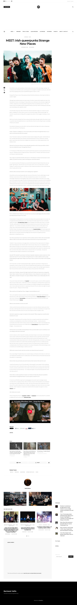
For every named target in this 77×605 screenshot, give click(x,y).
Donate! (56, 31)
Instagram (34, 395)
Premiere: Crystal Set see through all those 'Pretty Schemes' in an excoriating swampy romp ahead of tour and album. (66, 508)
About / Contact (70, 1)
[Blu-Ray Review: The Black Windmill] (43, 446)
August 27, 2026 (30, 531)
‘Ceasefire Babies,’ (37, 229)
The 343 (27, 280)
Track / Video (25, 31)
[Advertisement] (38, 20)
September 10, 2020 (12, 499)
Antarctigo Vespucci (41, 296)
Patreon (11, 388)
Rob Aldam (19, 499)
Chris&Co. (41, 600)
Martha (21, 299)
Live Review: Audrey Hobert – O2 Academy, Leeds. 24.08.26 (44, 527)
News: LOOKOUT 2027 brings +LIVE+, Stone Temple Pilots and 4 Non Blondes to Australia (39, 47)
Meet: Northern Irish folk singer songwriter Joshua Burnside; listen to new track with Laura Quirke (16, 452)
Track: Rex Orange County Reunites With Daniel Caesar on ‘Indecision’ (66, 534)
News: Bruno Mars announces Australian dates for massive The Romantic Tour (66, 524)
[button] (72, 31)
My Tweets (57, 541)
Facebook (24, 395)
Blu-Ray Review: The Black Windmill (43, 451)
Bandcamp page (27, 397)
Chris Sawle (44, 500)
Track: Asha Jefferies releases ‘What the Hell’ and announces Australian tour (25, 47)
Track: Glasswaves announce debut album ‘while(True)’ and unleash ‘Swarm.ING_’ (52, 47)
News (12, 31)
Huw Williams (41, 529)
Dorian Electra (35, 324)
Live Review (42, 31)
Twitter (28, 395)
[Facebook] (4, 1)
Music (38, 494)
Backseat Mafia (10, 591)
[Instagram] (11, 1)
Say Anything (22, 298)
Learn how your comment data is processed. (32, 573)
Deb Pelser (24, 531)
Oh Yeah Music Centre (22, 222)
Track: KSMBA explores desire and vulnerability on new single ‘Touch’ (66, 46)
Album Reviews (34, 31)
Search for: (57, 554)
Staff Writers (31, 47)
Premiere (18, 31)
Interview (49, 31)
